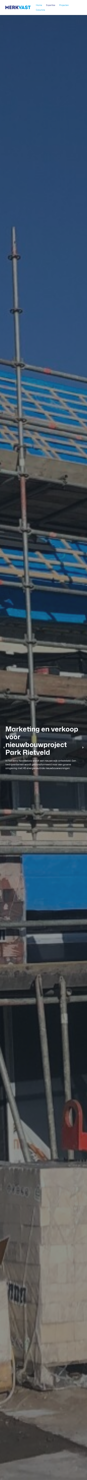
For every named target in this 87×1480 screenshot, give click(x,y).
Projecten (64, 5)
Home (39, 5)
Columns (40, 9)
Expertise (50, 5)
